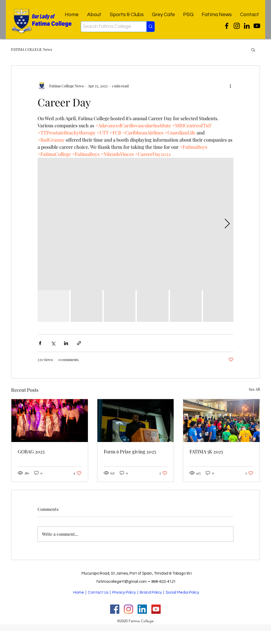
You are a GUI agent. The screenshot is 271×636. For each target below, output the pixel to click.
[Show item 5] (186, 306)
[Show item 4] (153, 306)
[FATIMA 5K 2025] (221, 420)
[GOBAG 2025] (49, 420)
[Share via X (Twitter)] (53, 343)
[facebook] (247, 26)
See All (254, 389)
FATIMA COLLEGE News (31, 49)
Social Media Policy (182, 592)
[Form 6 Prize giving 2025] (135, 420)
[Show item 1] (53, 306)
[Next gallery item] (227, 224)
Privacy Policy (124, 592)
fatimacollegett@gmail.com (121, 582)
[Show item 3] (120, 306)
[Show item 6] (219, 306)
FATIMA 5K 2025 (206, 451)
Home (78, 592)
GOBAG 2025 (31, 451)
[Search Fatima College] (150, 26)
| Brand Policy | (151, 592)
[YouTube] (257, 26)
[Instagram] (237, 26)
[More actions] (230, 86)
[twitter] (227, 26)
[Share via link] (79, 343)
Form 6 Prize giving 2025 (130, 451)
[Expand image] (135, 224)
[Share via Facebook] (40, 343)
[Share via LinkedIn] (66, 343)
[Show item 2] (86, 306)
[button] (253, 49)
